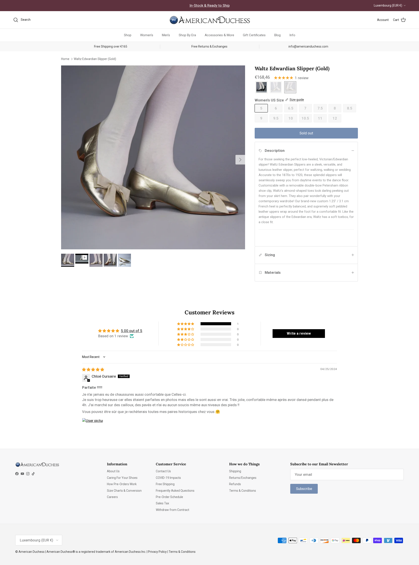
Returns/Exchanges (242, 477)
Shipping (235, 471)
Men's (166, 35)
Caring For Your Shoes (122, 477)
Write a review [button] (299, 333)
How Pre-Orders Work (122, 484)
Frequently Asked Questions (175, 490)
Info (292, 35)
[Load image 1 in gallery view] (153, 157)
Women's (146, 35)
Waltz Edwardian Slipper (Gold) (95, 58)
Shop (127, 35)
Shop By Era (187, 35)
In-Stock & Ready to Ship (209, 5)
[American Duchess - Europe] (209, 19)
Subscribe (304, 488)
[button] (186, 323)
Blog (277, 35)
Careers (112, 497)
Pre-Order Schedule (169, 497)
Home (65, 58)
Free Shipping (165, 484)
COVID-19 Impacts (168, 477)
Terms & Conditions (242, 490)
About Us (113, 471)
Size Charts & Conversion (124, 490)
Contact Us (163, 471)
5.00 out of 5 (131, 331)
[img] (93, 369)
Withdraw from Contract (172, 510)
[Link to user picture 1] (92, 428)
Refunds (235, 484)
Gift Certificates (254, 35)
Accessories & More (219, 35)
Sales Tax (162, 503)
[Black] (261, 87)
